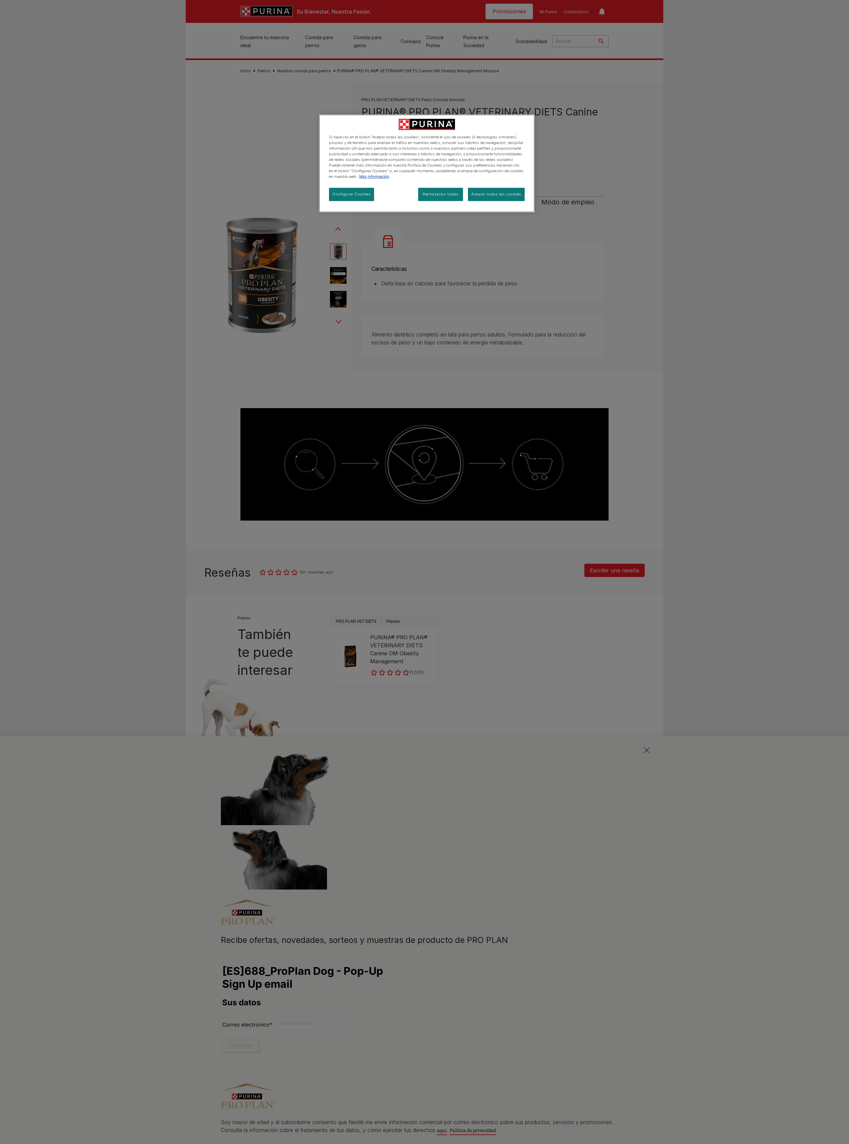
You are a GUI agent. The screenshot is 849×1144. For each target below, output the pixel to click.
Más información (374, 176)
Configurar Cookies (351, 194)
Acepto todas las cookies (496, 194)
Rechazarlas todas (441, 194)
